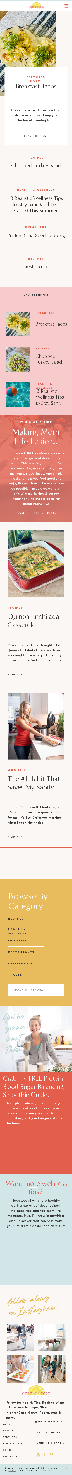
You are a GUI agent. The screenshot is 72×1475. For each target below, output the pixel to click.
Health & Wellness (36, 190)
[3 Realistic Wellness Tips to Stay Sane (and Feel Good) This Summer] (18, 394)
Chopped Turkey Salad (36, 165)
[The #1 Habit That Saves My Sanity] (36, 726)
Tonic (12, 1471)
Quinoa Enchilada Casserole (33, 620)
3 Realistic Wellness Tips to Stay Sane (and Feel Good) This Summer (36, 204)
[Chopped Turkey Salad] (18, 359)
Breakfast (36, 227)
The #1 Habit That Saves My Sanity (34, 782)
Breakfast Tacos (36, 86)
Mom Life (17, 770)
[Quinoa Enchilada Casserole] (36, 563)
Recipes (36, 158)
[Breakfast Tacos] (28, 53)
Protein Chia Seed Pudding (36, 235)
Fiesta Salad (36, 266)
